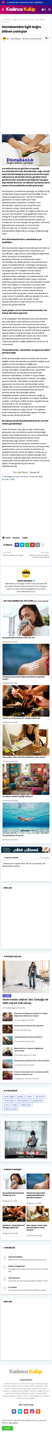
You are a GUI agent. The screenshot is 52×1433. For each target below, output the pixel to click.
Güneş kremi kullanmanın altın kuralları (31, 1061)
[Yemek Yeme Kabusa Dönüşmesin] (8, 1029)
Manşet (16, 538)
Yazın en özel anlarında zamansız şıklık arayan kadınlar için (31, 1073)
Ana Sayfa (6, 19)
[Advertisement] (26, 61)
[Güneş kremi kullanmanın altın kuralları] (8, 1064)
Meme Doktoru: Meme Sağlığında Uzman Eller (28, 1049)
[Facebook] (17, 545)
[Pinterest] (32, 545)
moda (6, 1105)
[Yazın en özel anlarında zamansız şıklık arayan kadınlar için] (8, 1075)
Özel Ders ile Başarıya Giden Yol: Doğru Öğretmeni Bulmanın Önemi (31, 1014)
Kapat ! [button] (7, 1428)
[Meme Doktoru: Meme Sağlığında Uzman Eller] (8, 1051)
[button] (45, 2)
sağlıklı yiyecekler (10, 1109)
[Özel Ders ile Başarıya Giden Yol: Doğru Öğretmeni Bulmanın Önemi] (8, 1016)
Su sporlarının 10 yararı (13, 835)
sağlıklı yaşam (25, 1105)
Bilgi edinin (13, 1423)
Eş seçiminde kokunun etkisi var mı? (19, 638)
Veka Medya (24, 580)
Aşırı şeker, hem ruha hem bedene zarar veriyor (24, 757)
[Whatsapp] (27, 545)
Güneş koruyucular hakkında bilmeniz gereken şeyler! (24, 678)
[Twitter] (22, 545)
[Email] (37, 545)
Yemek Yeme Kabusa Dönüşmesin (29, 1026)
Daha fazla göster (40, 601)
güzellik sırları (37, 1101)
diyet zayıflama (23, 1101)
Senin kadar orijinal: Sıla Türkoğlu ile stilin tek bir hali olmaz (25, 1001)
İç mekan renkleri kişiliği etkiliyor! (18, 796)
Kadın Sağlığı (9, 1096)
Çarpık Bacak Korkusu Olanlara (28, 1037)
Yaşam (29, 1096)
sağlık (14, 19)
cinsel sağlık (8, 1101)
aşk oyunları (40, 1096)
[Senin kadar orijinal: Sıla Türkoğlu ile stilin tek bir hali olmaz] (26, 977)
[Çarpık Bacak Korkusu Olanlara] (8, 1040)
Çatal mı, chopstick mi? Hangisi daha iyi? (21, 718)
